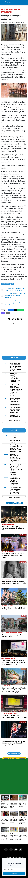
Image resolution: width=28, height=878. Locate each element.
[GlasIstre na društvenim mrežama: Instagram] (21, 849)
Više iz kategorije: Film (14, 753)
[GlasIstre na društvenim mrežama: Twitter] (11, 849)
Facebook (10, 310)
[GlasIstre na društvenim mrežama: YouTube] (16, 849)
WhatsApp (20, 310)
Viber (3, 312)
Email (8, 312)
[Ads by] (5, 98)
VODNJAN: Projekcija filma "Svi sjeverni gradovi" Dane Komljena (15, 296)
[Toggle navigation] (2, 2)
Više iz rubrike (14, 503)
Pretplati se (14, 873)
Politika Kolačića (11, 857)
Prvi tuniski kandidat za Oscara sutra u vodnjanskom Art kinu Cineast (15, 303)
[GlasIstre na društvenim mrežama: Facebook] (6, 849)
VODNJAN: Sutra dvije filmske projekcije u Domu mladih (14, 289)
